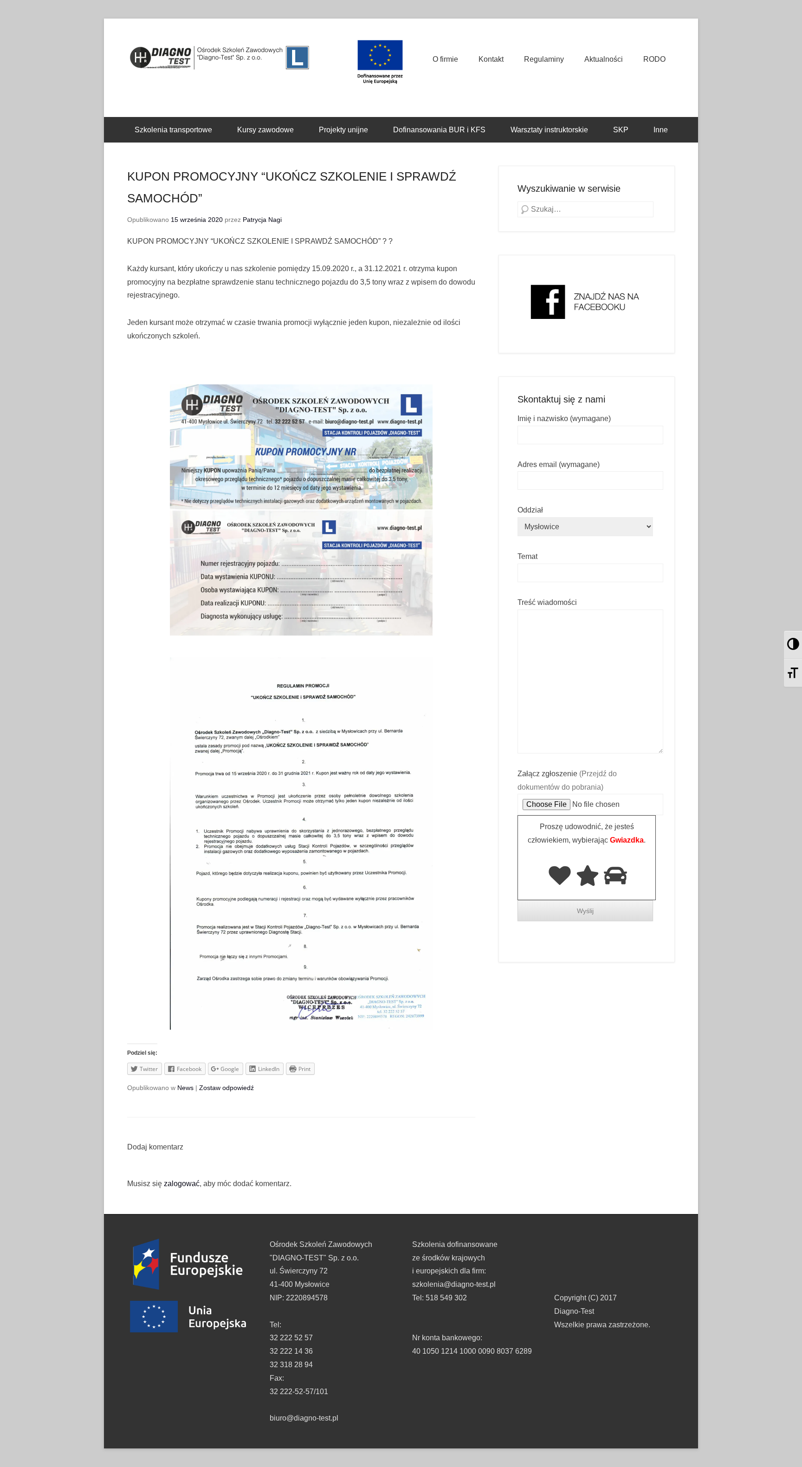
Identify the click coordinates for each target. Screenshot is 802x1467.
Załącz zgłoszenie (567, 780)
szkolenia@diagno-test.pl (454, 1284)
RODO (654, 59)
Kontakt (491, 59)
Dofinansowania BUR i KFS (439, 130)
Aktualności (603, 59)
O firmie (445, 59)
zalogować (182, 1184)
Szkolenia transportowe (173, 130)
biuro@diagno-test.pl (304, 1418)
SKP (620, 130)
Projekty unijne (343, 130)
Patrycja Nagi (262, 219)
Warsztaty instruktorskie (549, 130)
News (185, 1087)
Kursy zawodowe (265, 130)
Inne (660, 130)
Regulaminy (544, 59)
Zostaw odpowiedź (226, 1087)
